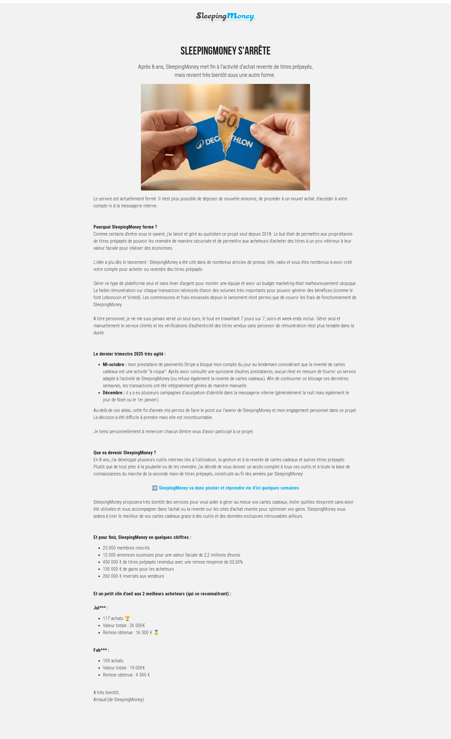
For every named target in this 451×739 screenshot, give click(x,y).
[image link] (225, 16)
